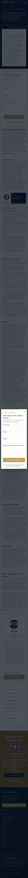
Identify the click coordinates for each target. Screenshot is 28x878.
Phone (5, 438)
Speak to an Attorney (14, 460)
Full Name (6, 425)
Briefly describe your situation (13, 445)
